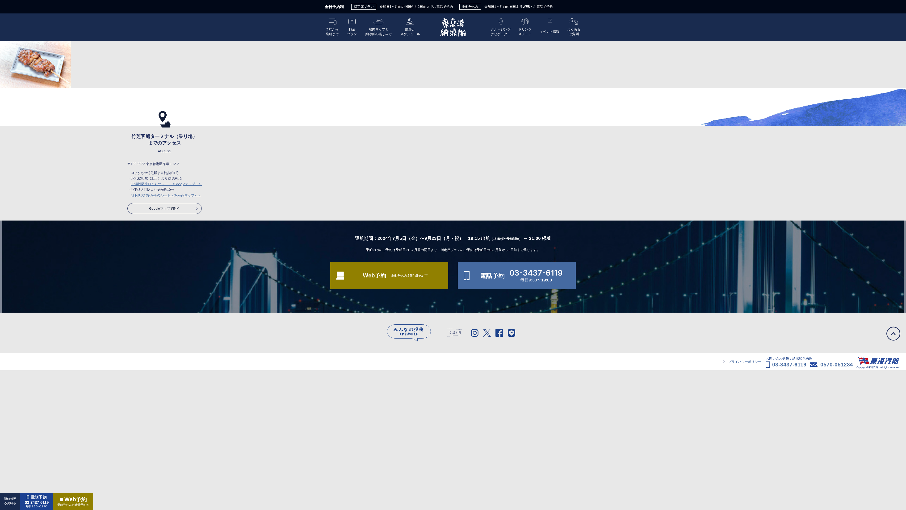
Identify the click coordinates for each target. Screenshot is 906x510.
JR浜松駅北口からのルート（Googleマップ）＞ (166, 184)
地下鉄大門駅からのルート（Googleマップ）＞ (166, 195)
